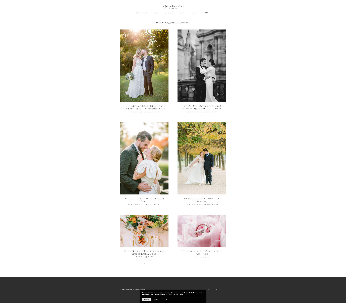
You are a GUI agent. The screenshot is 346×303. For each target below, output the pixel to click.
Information (141, 12)
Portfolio (169, 12)
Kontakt (194, 12)
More (206, 12)
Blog (182, 12)
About (155, 12)
